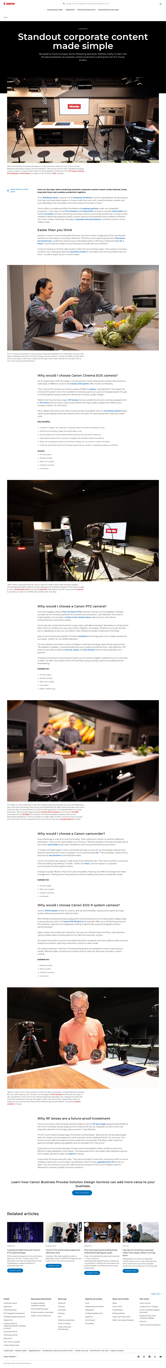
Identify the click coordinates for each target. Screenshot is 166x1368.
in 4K (96, 853)
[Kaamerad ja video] (64, 10)
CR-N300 (74, 812)
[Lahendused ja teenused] (119, 10)
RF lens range (99, 1124)
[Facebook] (138, 1357)
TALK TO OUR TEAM (82, 1193)
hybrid (72, 1154)
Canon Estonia (10, 1357)
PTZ (54, 173)
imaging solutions (90, 208)
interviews (120, 238)
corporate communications (88, 219)
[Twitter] (155, 1357)
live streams (89, 650)
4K (90, 625)
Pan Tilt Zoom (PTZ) (72, 612)
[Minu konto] (160, 4)
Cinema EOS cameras (50, 812)
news (86, 864)
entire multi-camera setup (78, 617)
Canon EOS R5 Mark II (73, 921)
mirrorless (48, 214)
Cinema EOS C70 (21, 589)
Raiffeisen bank (50, 198)
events (76, 650)
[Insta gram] (144, 1357)
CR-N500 (25, 814)
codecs (92, 389)
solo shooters (55, 855)
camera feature (66, 819)
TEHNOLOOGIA (51, 1246)
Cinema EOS (87, 211)
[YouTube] (160, 1357)
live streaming (44, 241)
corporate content (78, 252)
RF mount (73, 171)
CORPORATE (83, 29)
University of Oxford (82, 198)
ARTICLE (126, 1246)
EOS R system (51, 911)
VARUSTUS (11, 1246)
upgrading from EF (106, 1162)
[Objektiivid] (75, 10)
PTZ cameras (71, 211)
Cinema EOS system (79, 384)
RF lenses (26, 173)
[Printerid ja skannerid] (96, 10)
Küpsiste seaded (117, 1351)
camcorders (117, 211)
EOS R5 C (43, 589)
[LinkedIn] (149, 1357)
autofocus (83, 636)
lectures (68, 650)
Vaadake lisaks (15, 1270)
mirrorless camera (112, 411)
